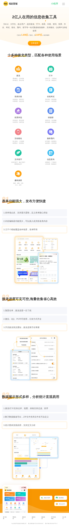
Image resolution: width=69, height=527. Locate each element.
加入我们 (64, 517)
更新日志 (24, 517)
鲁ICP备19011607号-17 (51, 523)
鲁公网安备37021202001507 (36, 523)
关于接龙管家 (53, 517)
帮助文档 (14, 517)
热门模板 (5, 517)
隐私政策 (43, 517)
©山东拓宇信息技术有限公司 (19, 523)
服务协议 (33, 517)
